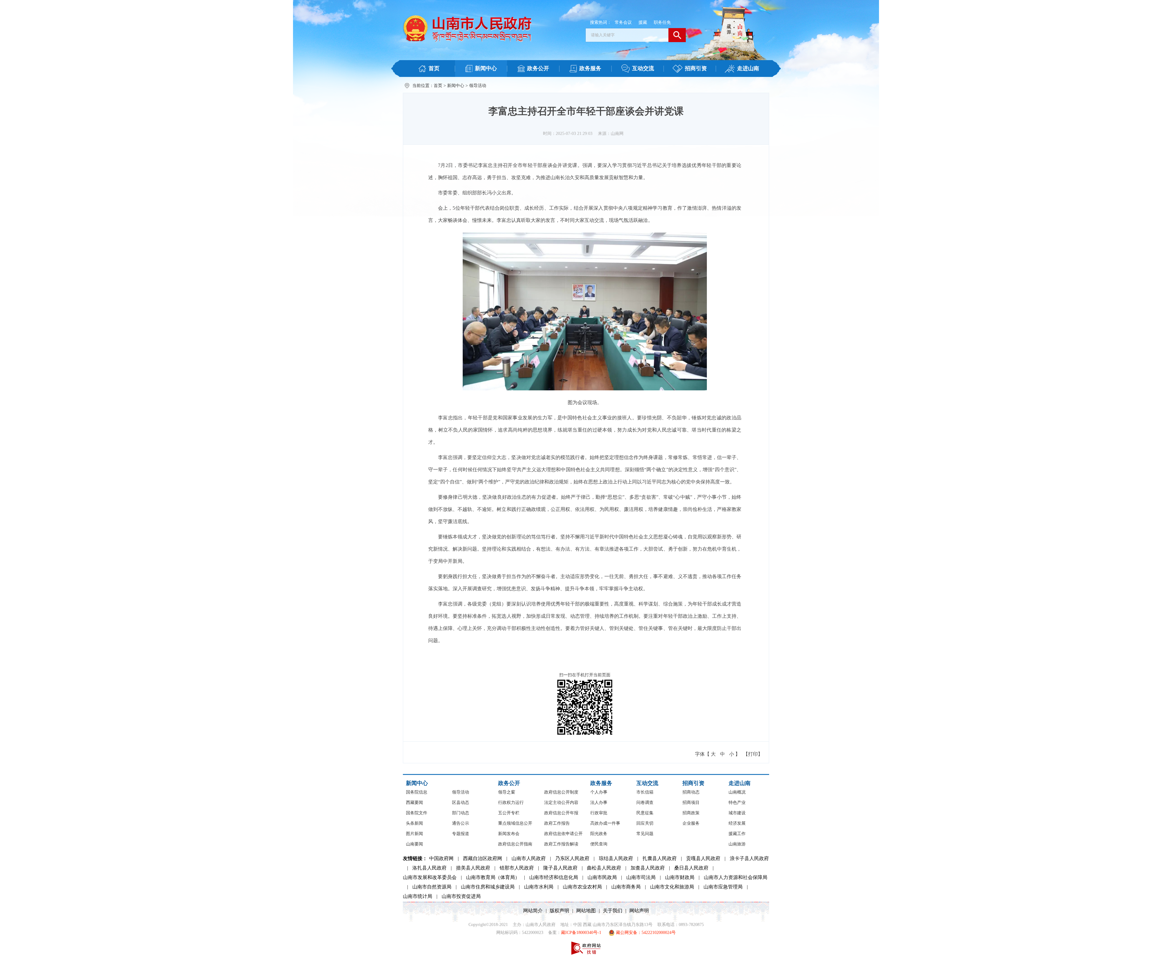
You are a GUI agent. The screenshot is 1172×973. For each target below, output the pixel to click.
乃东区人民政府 (572, 858)
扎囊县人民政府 (659, 858)
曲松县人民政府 (604, 867)
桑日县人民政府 (691, 867)
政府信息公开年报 (561, 813)
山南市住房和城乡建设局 (488, 886)
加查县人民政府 (648, 867)
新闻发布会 (508, 833)
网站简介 (533, 910)
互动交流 (647, 783)
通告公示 (460, 823)
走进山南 (740, 783)
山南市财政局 (679, 877)
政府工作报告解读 (561, 844)
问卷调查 (644, 802)
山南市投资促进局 (461, 896)
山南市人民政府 (529, 858)
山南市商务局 (626, 886)
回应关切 (644, 823)
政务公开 (509, 783)
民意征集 (644, 813)
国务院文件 (416, 813)
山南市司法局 (641, 877)
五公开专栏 (508, 813)
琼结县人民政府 (616, 858)
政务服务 (601, 783)
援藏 (642, 22)
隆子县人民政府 (560, 867)
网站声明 (639, 910)
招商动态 (691, 792)
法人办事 (598, 802)
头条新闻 (414, 823)
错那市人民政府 (517, 867)
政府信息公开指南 (515, 844)
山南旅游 (737, 844)
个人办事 (598, 792)
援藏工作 (737, 833)
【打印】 (753, 754)
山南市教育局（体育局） (493, 877)
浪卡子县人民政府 (749, 858)
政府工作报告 (557, 823)
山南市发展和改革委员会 (430, 877)
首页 (438, 85)
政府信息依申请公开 (563, 833)
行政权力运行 (511, 802)
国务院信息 (416, 792)
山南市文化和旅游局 (672, 886)
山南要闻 (414, 844)
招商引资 (693, 783)
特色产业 (737, 802)
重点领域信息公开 (515, 823)
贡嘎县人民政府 (703, 858)
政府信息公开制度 (561, 792)
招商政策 (691, 813)
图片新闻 (414, 833)
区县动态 (460, 802)
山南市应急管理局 (723, 886)
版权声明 (559, 910)
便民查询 (598, 844)
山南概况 (737, 792)
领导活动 (477, 85)
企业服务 (691, 823)
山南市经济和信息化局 (553, 877)
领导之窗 (506, 792)
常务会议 (623, 22)
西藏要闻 (414, 802)
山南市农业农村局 (582, 886)
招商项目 (691, 802)
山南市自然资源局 (431, 886)
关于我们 (612, 910)
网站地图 (586, 910)
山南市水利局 (538, 886)
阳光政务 (598, 833)
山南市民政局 (602, 877)
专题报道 (460, 833)
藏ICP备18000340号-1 (581, 932)
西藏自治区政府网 (482, 858)
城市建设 (737, 813)
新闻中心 (455, 85)
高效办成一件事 (605, 823)
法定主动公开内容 (561, 802)
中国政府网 (441, 858)
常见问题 (644, 833)
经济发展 (737, 823)
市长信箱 (644, 792)
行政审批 (598, 813)
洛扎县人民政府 (429, 867)
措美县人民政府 (473, 867)
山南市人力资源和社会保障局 (735, 877)
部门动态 (460, 813)
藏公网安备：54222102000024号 (645, 932)
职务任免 (662, 22)
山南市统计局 (417, 896)
